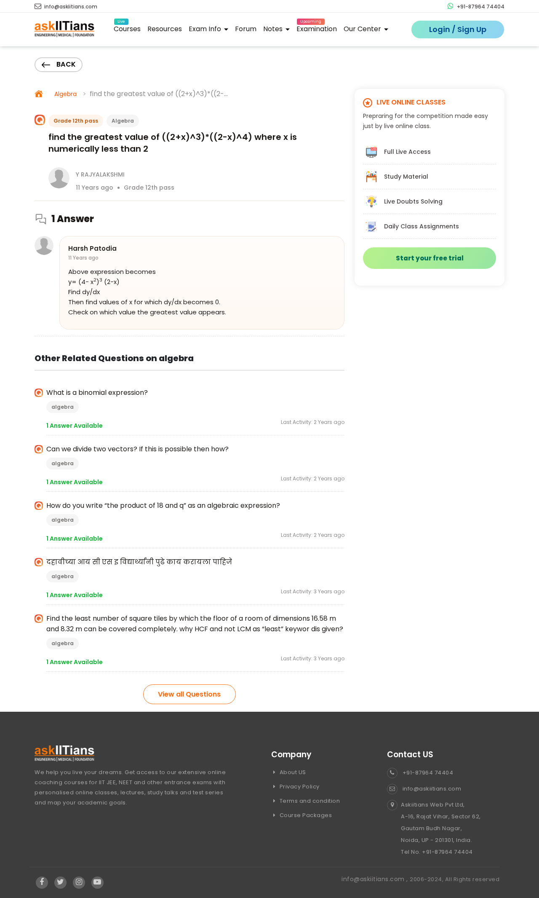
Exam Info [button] (206, 29)
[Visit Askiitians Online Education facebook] (42, 882)
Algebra (65, 94)
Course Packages (305, 815)
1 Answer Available (74, 425)
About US (292, 772)
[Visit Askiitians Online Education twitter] (60, 882)
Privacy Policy (299, 787)
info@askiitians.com (70, 6)
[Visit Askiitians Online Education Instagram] (79, 882)
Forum (245, 29)
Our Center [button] (363, 29)
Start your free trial (430, 258)
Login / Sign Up (457, 29)
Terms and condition (309, 801)
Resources (164, 29)
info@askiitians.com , (376, 879)
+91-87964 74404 (480, 6)
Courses (127, 27)
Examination (316, 27)
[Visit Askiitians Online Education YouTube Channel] (97, 882)
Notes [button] (273, 29)
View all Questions (189, 694)
